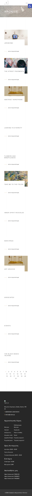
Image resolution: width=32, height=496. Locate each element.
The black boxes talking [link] (11, 354)
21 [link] (16, 378)
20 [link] (25, 376)
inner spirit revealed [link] (14, 213)
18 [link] (18, 376)
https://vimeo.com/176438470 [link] (11, 476)
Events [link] (7, 326)
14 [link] (24, 374)
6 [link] (20, 371)
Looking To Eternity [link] (13, 128)
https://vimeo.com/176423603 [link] (11, 478)
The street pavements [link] (14, 71)
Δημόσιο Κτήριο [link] (8, 438)
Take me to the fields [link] (13, 184)
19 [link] (21, 376)
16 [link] (10, 376)
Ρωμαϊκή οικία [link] (8, 440)
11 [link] (14, 374)
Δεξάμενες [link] (7, 432)
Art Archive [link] (9, 269)
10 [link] (10, 374)
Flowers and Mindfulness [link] (10, 157)
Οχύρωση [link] (16, 430)
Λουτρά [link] (6, 430)
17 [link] (14, 376)
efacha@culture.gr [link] (10, 414)
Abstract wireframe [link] (13, 99)
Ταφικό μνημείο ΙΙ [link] (19, 440)
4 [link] (14, 371)
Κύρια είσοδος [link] (18, 432)
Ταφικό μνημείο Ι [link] (19, 438)
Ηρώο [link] (15, 435)
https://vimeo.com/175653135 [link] (11, 474)
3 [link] (11, 371)
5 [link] (17, 371)
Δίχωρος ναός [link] (8, 435)
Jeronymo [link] (8, 43)
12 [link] (17, 374)
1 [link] (5, 371)
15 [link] (7, 376)
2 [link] (8, 371)
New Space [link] (9, 241)
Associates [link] (9, 297)
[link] (30, 6)
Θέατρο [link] (6, 427)
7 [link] (23, 371)
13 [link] (21, 374)
